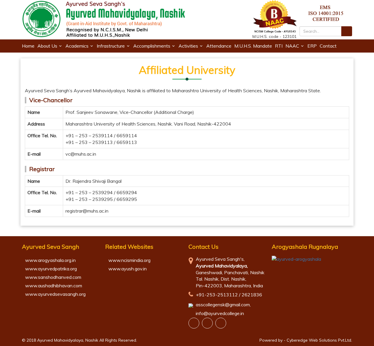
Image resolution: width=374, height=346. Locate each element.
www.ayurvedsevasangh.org (55, 294)
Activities (188, 46)
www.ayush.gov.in (127, 269)
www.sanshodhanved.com (53, 277)
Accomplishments (151, 46)
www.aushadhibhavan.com (53, 285)
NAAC (292, 46)
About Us (47, 46)
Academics (77, 46)
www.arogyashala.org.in (50, 260)
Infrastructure (111, 46)
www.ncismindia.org (129, 260)
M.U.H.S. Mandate (253, 46)
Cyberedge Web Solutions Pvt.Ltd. (319, 340)
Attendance (218, 46)
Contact (328, 46)
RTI (279, 46)
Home (28, 46)
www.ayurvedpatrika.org (51, 269)
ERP (312, 46)
